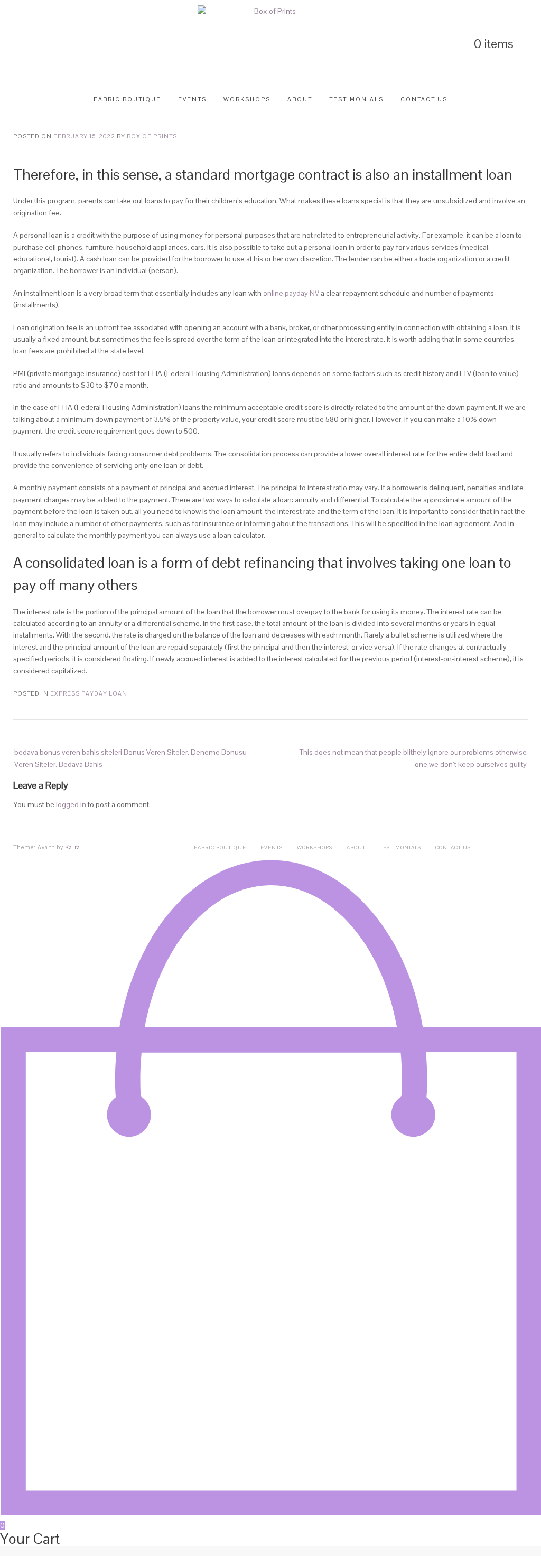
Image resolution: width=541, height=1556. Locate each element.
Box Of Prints (152, 136)
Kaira (72, 847)
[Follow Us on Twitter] (35, 43)
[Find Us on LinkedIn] (17, 43)
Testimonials (356, 99)
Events (192, 99)
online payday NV (291, 293)
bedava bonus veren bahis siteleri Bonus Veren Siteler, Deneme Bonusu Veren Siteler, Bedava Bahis (130, 757)
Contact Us (423, 99)
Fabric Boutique (127, 99)
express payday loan (88, 693)
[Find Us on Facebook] (53, 43)
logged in (71, 804)
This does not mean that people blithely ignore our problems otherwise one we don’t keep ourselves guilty (413, 757)
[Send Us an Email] (71, 43)
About (299, 99)
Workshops (246, 99)
